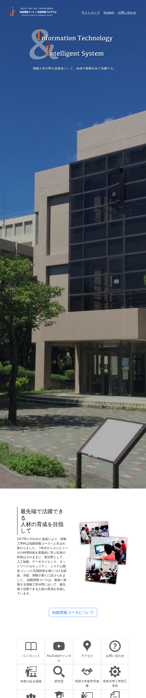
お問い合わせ (127, 12)
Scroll (73, 458)
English (109, 12)
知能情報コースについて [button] (73, 612)
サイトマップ (91, 12)
